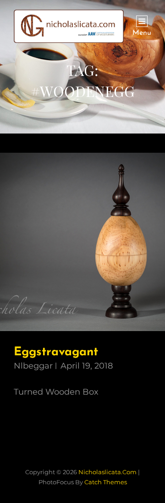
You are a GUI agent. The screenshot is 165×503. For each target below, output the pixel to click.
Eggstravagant (56, 352)
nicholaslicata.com (107, 472)
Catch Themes (105, 482)
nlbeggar (33, 366)
